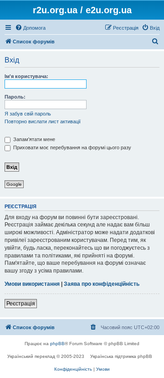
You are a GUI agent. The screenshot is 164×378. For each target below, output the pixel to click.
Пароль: (15, 97)
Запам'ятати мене (33, 139)
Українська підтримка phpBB (121, 356)
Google (14, 184)
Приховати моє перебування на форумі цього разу (71, 147)
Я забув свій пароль (28, 113)
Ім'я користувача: (26, 76)
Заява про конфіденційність (101, 284)
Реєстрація (20, 303)
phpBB (57, 343)
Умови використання (32, 284)
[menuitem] (30, 27)
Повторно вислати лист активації (43, 121)
